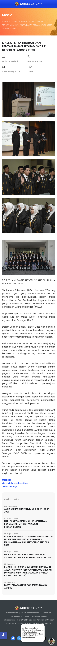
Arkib (27, 617)
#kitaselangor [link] (10, 486)
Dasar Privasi (12, 612)
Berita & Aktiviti (10, 61)
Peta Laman (16, 617)
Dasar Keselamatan (30, 612)
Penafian (46, 612)
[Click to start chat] (51, 641)
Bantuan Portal (39, 617)
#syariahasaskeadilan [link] (15, 483)
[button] (3, 4)
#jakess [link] (6, 479)
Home (5, 22)
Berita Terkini (27, 22)
